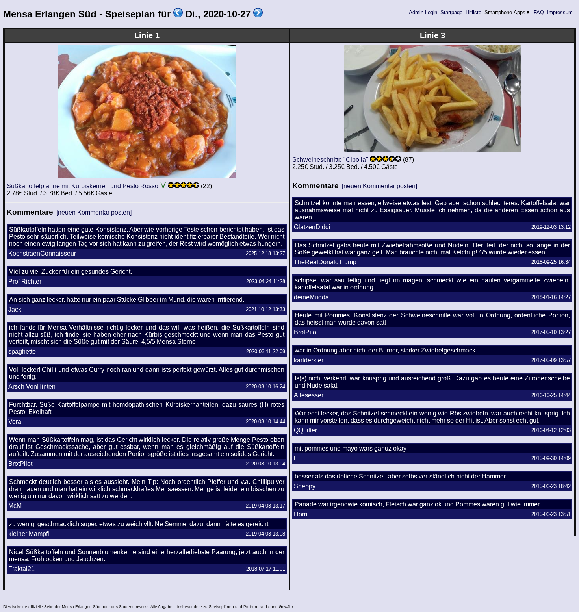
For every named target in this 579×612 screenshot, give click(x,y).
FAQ (539, 12)
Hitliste (473, 12)
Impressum (560, 12)
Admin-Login (423, 12)
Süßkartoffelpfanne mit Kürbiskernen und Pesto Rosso (82, 186)
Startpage (451, 12)
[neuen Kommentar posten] (94, 212)
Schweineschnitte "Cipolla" (330, 159)
